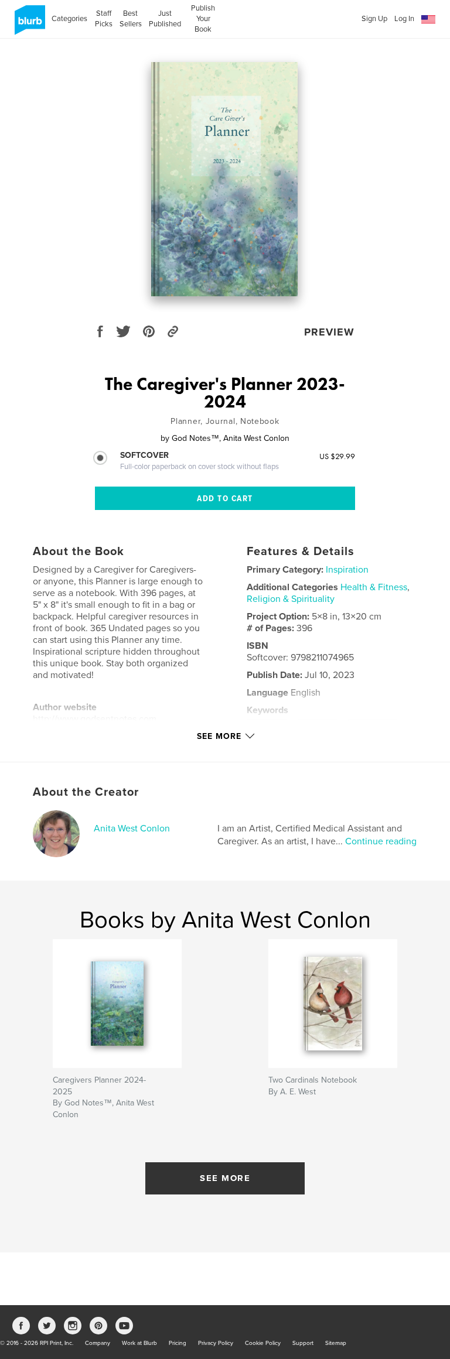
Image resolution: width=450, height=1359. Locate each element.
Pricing (177, 1343)
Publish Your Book (203, 19)
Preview (329, 332)
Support (302, 1343)
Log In (404, 18)
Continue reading (381, 841)
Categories (69, 18)
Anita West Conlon (132, 828)
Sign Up (374, 18)
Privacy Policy (215, 1343)
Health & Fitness (373, 587)
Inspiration (347, 570)
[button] (428, 19)
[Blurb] (28, 24)
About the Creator (86, 792)
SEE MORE (225, 1178)
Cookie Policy (263, 1343)
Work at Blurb (139, 1343)
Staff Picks (103, 19)
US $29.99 (337, 456)
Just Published (165, 19)
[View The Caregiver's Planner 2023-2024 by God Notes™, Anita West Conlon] (224, 179)
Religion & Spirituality (291, 599)
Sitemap (335, 1343)
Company (97, 1343)
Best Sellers (131, 19)
